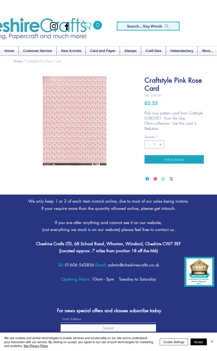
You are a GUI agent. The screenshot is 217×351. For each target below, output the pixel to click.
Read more (151, 128)
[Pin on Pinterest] (155, 178)
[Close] (211, 342)
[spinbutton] (154, 144)
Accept (198, 342)
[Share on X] (171, 178)
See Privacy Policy (36, 346)
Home (17, 61)
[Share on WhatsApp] (163, 178)
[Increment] (160, 144)
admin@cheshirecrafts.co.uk (133, 265)
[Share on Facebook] (147, 178)
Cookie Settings (173, 342)
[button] (93, 25)
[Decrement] (147, 144)
